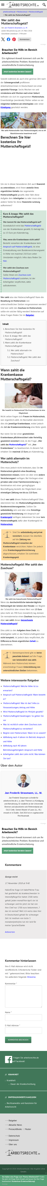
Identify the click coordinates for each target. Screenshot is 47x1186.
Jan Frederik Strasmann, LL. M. (16, 28)
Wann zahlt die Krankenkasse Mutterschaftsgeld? (18, 344)
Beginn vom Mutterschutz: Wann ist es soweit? (24, 733)
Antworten (10, 932)
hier (5, 261)
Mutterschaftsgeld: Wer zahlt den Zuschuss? (26, 359)
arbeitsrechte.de (9, 12)
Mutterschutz (22, 12)
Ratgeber (30, 315)
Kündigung (6, 107)
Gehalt (33, 641)
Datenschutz (14, 1135)
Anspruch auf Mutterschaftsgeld (17, 246)
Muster (28, 1129)
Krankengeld (6, 517)
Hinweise (31, 977)
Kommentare (24, 39)
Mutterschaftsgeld (36, 12)
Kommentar (11, 983)
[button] (3, 39)
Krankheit (11, 1080)
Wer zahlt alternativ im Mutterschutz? (21, 352)
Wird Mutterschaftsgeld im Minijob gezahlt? (23, 711)
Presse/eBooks (15, 1129)
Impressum (14, 1140)
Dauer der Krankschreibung (23, 1084)
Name (8, 1012)
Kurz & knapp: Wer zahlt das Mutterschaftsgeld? (18, 337)
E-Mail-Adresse (12, 1025)
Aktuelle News (15, 1125)
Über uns (13, 1144)
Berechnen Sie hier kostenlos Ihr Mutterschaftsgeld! (20, 331)
